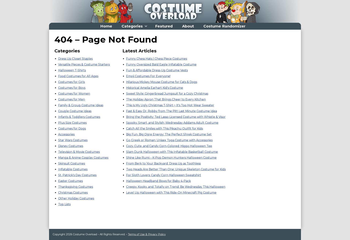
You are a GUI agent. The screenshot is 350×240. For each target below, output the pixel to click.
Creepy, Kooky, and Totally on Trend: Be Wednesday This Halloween (175, 187)
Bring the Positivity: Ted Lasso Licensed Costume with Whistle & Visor (175, 117)
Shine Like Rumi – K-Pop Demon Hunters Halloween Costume (171, 157)
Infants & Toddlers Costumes (79, 117)
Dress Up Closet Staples (75, 58)
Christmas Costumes (73, 192)
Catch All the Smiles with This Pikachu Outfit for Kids (164, 128)
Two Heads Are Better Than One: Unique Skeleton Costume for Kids (176, 169)
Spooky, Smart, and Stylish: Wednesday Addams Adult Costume (172, 122)
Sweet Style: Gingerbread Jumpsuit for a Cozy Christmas (167, 93)
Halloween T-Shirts (72, 70)
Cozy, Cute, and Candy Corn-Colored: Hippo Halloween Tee (169, 146)
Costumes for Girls (71, 82)
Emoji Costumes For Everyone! (148, 76)
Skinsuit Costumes (71, 163)
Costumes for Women (74, 93)
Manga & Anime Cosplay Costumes (83, 157)
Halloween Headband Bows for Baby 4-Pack (158, 181)
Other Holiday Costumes (76, 198)
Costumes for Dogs (72, 128)
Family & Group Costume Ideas (80, 105)
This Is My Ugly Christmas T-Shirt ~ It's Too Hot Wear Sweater (170, 105)
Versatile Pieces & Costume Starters (84, 64)
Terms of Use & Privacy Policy (147, 234)
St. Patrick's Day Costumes (77, 175)
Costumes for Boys (71, 88)
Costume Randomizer (224, 26)
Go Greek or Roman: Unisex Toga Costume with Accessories (169, 140)
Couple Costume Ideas (74, 111)
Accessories (66, 134)
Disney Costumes (70, 146)
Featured (164, 26)
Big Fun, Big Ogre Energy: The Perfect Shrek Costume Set (169, 134)
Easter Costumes (70, 181)
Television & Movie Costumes (79, 152)
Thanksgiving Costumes (75, 187)
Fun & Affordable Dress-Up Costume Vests (157, 70)
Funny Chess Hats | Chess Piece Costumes (156, 58)
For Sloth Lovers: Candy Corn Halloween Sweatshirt (163, 175)
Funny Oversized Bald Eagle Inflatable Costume (161, 64)
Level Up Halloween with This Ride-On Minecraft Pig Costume (171, 192)
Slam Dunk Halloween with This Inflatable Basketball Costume (172, 152)
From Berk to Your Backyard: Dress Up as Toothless (163, 163)
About (188, 26)
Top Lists (64, 204)
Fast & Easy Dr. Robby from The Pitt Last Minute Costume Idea (171, 111)
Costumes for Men (71, 99)
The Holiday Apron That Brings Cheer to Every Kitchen (166, 99)
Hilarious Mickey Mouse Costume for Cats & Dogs (161, 82)
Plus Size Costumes (72, 122)
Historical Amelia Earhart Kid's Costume (154, 88)
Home (106, 26)
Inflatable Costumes (73, 169)
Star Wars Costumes (73, 140)
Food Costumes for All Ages (78, 76)
